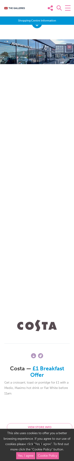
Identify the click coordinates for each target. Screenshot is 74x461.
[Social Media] (66, 13)
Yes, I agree (26, 456)
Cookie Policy (47, 456)
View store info (39, 427)
